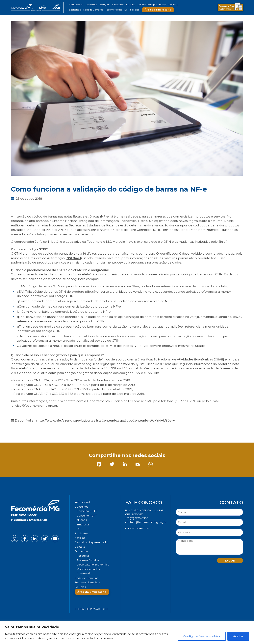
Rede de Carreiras (93, 9)
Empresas (83, 524)
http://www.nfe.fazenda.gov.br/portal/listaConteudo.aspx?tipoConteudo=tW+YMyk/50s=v (106, 420)
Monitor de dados (88, 569)
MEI (79, 528)
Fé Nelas (134, 9)
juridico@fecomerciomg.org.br (34, 405)
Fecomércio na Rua (117, 9)
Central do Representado (152, 4)
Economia (75, 9)
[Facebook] (15, 429)
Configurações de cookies (201, 636)
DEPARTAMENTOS (137, 528)
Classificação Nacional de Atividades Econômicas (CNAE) (181, 359)
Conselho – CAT (87, 511)
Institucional (76, 4)
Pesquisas (83, 555)
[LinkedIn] (40, 429)
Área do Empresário (158, 9)
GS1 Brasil (73, 258)
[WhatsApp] (66, 429)
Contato (173, 4)
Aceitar (238, 636)
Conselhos (91, 4)
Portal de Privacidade (91, 608)
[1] (36, 368)
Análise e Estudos (88, 560)
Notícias (130, 4)
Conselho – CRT (87, 515)
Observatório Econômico (93, 564)
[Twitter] (28, 429)
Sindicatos (118, 4)
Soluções (105, 4)
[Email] (53, 429)
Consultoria (84, 573)
